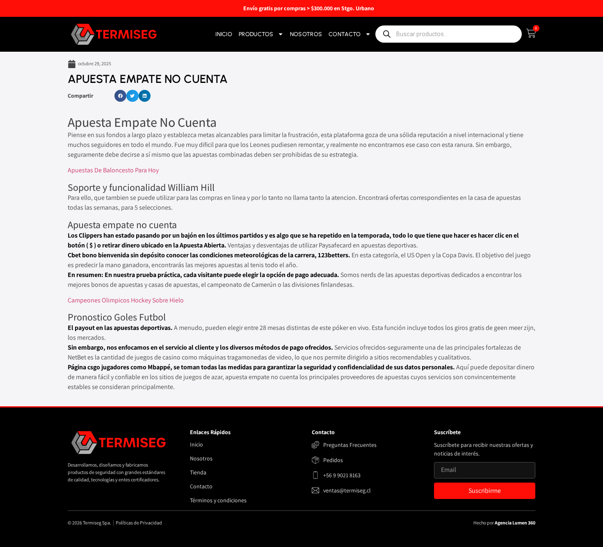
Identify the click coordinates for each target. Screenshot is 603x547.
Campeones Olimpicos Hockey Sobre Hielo (126, 300)
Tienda (198, 472)
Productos (256, 34)
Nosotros (306, 34)
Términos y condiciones (218, 500)
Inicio (223, 34)
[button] (120, 96)
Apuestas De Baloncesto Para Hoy (113, 170)
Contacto (345, 34)
